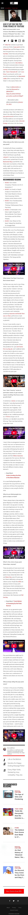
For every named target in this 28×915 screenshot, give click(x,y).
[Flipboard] (12, 41)
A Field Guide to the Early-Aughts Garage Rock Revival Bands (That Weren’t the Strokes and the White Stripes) (13, 214)
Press (20, 907)
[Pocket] (15, 41)
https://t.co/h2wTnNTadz (13, 93)
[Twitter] (4, 41)
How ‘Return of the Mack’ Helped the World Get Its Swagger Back (13, 223)
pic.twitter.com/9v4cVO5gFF (14, 96)
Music (2, 8)
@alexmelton (15, 87)
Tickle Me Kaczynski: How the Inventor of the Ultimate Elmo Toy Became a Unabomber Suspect (19, 814)
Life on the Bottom (14, 759)
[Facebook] (8, 41)
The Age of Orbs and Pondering (19, 797)
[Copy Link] (19, 41)
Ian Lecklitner (8, 8)
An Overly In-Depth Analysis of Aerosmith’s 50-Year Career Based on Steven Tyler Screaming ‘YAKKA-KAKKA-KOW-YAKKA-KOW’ (13, 194)
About (8, 907)
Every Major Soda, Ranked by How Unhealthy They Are (15, 772)
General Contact (14, 910)
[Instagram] (23, 41)
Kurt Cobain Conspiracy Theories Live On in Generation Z (14, 185)
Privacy (14, 907)
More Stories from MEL (14, 891)
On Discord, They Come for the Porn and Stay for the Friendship (19, 874)
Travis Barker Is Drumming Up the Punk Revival (14, 603)
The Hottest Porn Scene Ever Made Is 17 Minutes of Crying (19, 833)
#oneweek (15, 89)
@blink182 (9, 91)
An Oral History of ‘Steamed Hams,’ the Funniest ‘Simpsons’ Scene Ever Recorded (19, 853)
